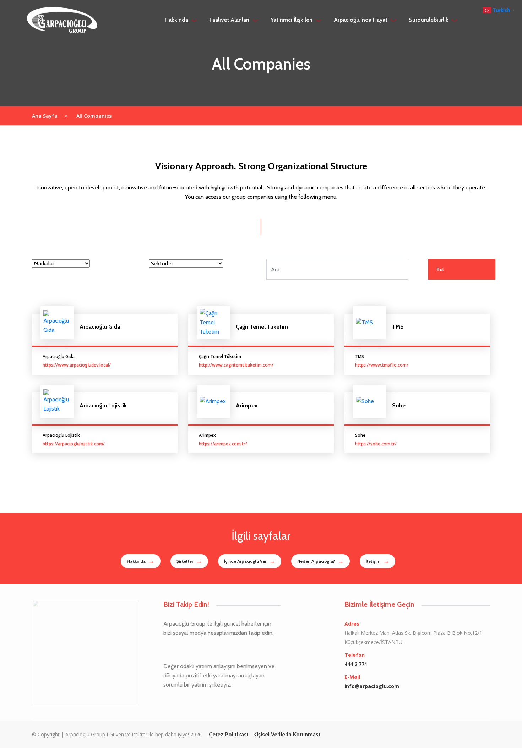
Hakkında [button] (177, 19)
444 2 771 (355, 664)
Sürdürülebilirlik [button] (429, 19)
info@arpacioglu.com (371, 686)
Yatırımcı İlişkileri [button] (292, 19)
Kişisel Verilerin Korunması (286, 734)
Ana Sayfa (49, 115)
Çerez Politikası (228, 734)
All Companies (94, 115)
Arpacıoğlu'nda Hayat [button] (361, 19)
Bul (440, 269)
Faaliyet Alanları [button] (230, 19)
